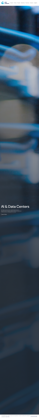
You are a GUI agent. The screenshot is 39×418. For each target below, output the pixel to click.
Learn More (4, 214)
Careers (31, 2)
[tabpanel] (19, 212)
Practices (27, 2)
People (18, 2)
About (15, 2)
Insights (35, 2)
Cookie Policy (7, 416)
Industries (23, 2)
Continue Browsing (34, 416)
